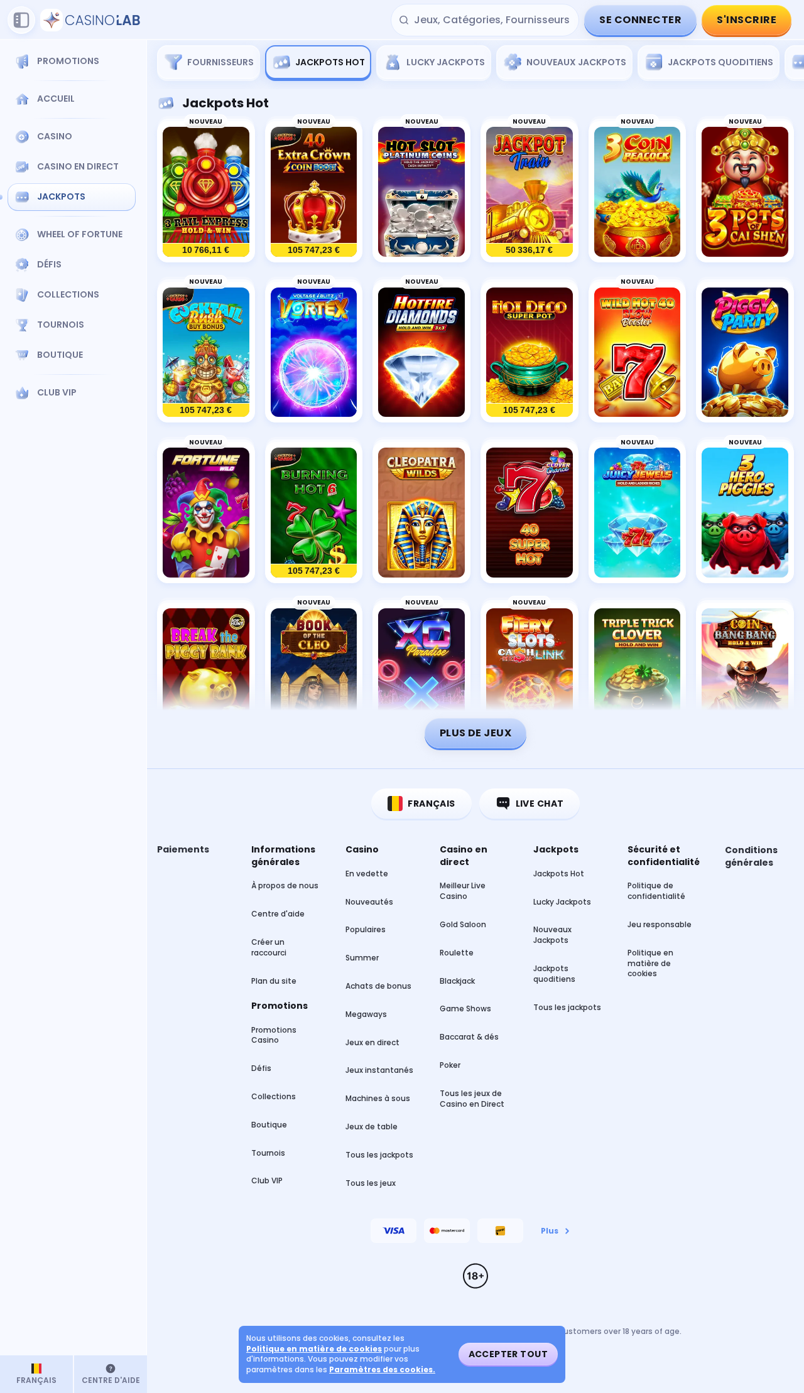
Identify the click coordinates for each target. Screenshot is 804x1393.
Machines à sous (377, 1098)
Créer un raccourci (268, 947)
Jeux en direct (372, 1042)
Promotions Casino (273, 1035)
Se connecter (640, 20)
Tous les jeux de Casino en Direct (472, 1098)
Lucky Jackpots (562, 901)
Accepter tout (508, 1354)
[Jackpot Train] (530, 192)
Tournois (268, 1153)
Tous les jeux (370, 1183)
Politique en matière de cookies (650, 963)
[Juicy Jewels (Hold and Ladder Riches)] (638, 513)
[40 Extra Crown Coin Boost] (314, 192)
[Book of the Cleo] (314, 673)
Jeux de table (371, 1126)
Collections (273, 1096)
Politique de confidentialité (656, 890)
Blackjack (457, 981)
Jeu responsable (659, 924)
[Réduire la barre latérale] (21, 20)
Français (431, 803)
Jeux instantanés (379, 1070)
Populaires (365, 929)
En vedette (366, 873)
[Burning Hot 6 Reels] (314, 513)
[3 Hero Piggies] (745, 513)
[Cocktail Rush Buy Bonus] (206, 352)
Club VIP (267, 1180)
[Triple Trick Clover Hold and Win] (638, 673)
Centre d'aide (278, 913)
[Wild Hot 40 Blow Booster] (638, 352)
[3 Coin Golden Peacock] (638, 192)
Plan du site (273, 981)
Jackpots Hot (558, 873)
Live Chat (540, 803)
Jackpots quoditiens (554, 973)
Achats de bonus (378, 986)
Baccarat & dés (469, 1036)
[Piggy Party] (745, 352)
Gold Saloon (463, 924)
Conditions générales (751, 856)
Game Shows (465, 1008)
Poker (450, 1065)
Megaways (366, 1014)
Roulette (457, 952)
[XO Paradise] (421, 673)
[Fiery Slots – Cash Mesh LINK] (530, 673)
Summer (362, 957)
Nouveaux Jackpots (552, 934)
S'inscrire (746, 20)
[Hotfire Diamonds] (421, 352)
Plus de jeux (476, 733)
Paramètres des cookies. (382, 1369)
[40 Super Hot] (530, 513)
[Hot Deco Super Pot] (530, 352)
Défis (261, 1068)
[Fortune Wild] (206, 513)
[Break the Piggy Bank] (206, 673)
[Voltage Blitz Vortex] (314, 352)
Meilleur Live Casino (463, 890)
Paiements (183, 850)
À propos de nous (284, 885)
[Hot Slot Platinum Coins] (421, 192)
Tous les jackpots (379, 1154)
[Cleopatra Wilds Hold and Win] (421, 513)
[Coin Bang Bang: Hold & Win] (745, 673)
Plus (549, 1230)
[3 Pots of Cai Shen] (745, 192)
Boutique (269, 1124)
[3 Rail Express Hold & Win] (206, 192)
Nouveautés (369, 901)
